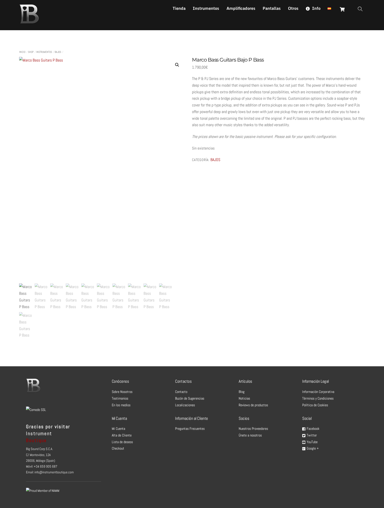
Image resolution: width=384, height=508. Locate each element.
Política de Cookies (315, 405)
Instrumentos (206, 8)
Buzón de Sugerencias (189, 398)
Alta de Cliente (122, 435)
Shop (31, 52)
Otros (293, 8)
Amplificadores (240, 8)
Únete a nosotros (250, 435)
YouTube (312, 442)
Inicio (22, 52)
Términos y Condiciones (318, 398)
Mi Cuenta (118, 428)
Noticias (244, 398)
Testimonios (120, 398)
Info (315, 8)
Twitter (311, 435)
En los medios (121, 405)
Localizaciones (185, 405)
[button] (177, 65)
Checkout (118, 448)
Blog (241, 391)
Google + (312, 448)
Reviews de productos (253, 405)
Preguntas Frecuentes (190, 428)
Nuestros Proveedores (253, 428)
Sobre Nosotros (122, 391)
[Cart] (342, 9)
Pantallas (272, 8)
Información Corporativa (318, 391)
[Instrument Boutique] (29, 23)
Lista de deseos (122, 442)
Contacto (181, 391)
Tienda (179, 8)
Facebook (312, 428)
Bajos (58, 52)
